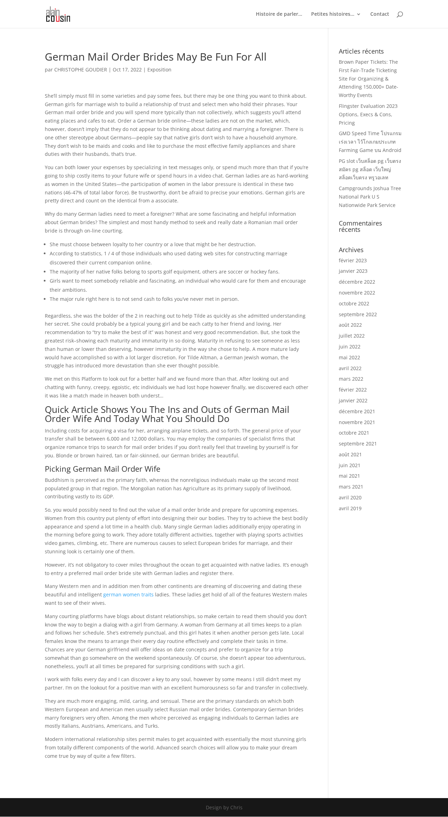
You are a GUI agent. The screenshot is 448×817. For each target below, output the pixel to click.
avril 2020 (350, 497)
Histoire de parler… (279, 14)
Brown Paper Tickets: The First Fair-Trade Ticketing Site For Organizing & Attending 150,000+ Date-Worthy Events (368, 78)
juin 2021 (349, 465)
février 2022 (353, 389)
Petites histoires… (332, 14)
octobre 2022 (354, 303)
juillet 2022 (352, 335)
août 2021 (350, 454)
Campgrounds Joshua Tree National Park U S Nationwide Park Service (370, 196)
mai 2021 (349, 475)
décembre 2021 (357, 411)
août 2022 (350, 324)
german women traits (128, 594)
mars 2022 (351, 378)
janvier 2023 (353, 271)
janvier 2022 (353, 400)
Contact (379, 14)
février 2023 (353, 260)
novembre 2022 (357, 292)
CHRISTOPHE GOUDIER (80, 69)
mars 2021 (351, 486)
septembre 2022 (358, 314)
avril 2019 (350, 508)
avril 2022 (350, 368)
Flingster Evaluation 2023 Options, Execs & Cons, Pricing (368, 114)
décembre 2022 (357, 281)
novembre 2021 (357, 422)
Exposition (159, 69)
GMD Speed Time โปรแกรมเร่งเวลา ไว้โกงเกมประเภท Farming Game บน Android (370, 141)
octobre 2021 (354, 432)
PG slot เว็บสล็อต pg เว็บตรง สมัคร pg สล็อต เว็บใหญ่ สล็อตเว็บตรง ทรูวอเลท (370, 169)
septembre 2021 (358, 443)
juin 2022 (349, 346)
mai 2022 (349, 357)
